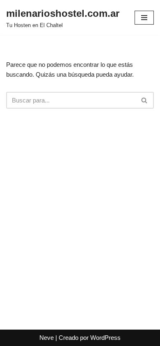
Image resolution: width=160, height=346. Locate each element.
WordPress (105, 337)
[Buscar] (144, 100)
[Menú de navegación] (144, 18)
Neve (46, 337)
